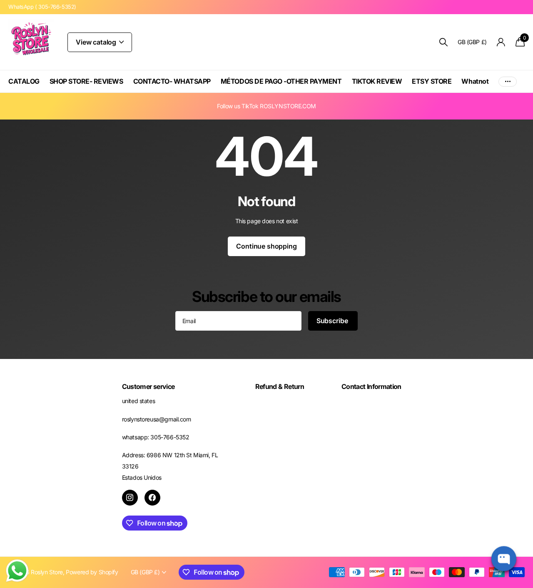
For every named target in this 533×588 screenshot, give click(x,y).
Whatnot (474, 81)
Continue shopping (266, 246)
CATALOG (24, 81)
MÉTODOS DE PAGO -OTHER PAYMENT (281, 81)
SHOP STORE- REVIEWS (86, 81)
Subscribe (332, 320)
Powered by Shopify (92, 572)
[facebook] (152, 498)
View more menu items (507, 81)
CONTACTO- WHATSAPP (172, 81)
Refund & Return (279, 386)
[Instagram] (130, 498)
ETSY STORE (431, 81)
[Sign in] (501, 42)
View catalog (97, 42)
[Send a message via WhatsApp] (17, 571)
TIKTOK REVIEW (377, 81)
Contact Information (371, 386)
